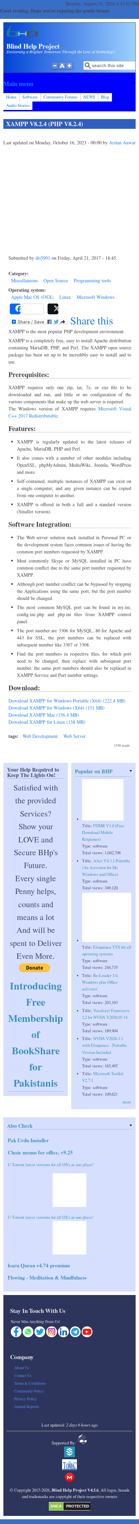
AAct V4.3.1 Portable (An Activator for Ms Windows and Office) (106, 867)
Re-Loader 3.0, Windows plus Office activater (100, 982)
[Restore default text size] (62, 69)
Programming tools (92, 280)
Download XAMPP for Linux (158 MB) (46, 722)
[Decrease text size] (54, 69)
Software (30, 97)
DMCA (56, 1506)
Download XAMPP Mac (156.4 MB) (43, 715)
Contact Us (22, 1375)
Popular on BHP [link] (94, 771)
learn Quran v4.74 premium (39, 1265)
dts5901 (42, 258)
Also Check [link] (20, 1125)
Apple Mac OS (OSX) (32, 297)
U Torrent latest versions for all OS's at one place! (50, 1165)
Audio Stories (18, 105)
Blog (105, 97)
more (126, 1102)
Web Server (74, 736)
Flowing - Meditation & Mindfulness (47, 1277)
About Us (21, 1367)
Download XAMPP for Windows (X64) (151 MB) (56, 708)
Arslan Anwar (122, 142)
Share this (90, 320)
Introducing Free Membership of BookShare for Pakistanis (35, 1034)
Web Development (40, 736)
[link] (69, 83)
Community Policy (29, 1390)
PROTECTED (77, 1506)
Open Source (56, 280)
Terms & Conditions (30, 1383)
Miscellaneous (24, 280)
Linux (65, 297)
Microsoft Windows (95, 297)
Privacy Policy (25, 1398)
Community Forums (61, 97)
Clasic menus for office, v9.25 (40, 1152)
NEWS (89, 97)
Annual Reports (26, 1406)
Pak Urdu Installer (28, 1140)
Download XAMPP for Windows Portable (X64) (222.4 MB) (67, 700)
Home (11, 97)
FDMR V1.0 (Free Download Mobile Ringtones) (103, 832)
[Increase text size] (70, 69)
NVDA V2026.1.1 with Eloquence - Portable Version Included (104, 1045)
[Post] (53, 309)
